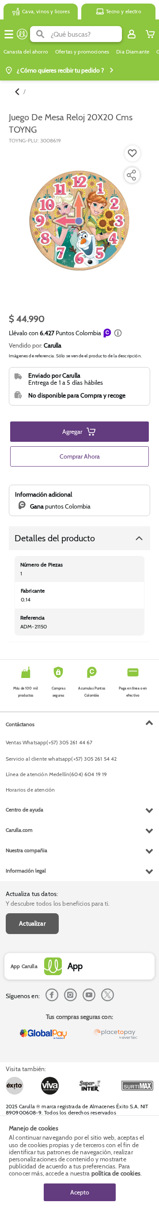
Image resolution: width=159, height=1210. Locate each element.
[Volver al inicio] (22, 34)
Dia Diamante (132, 52)
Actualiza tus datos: (32, 893)
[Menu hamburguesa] (9, 34)
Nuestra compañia (26, 850)
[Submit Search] (40, 34)
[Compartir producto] (131, 175)
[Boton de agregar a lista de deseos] (132, 153)
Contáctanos (20, 724)
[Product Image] (79, 221)
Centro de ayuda (24, 809)
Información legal (26, 870)
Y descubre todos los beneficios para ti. (58, 903)
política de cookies (115, 1173)
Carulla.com (19, 830)
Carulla (52, 345)
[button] (118, 333)
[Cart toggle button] (150, 34)
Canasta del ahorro (26, 52)
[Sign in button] (131, 34)
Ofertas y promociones (82, 52)
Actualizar (32, 923)
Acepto (79, 1192)
